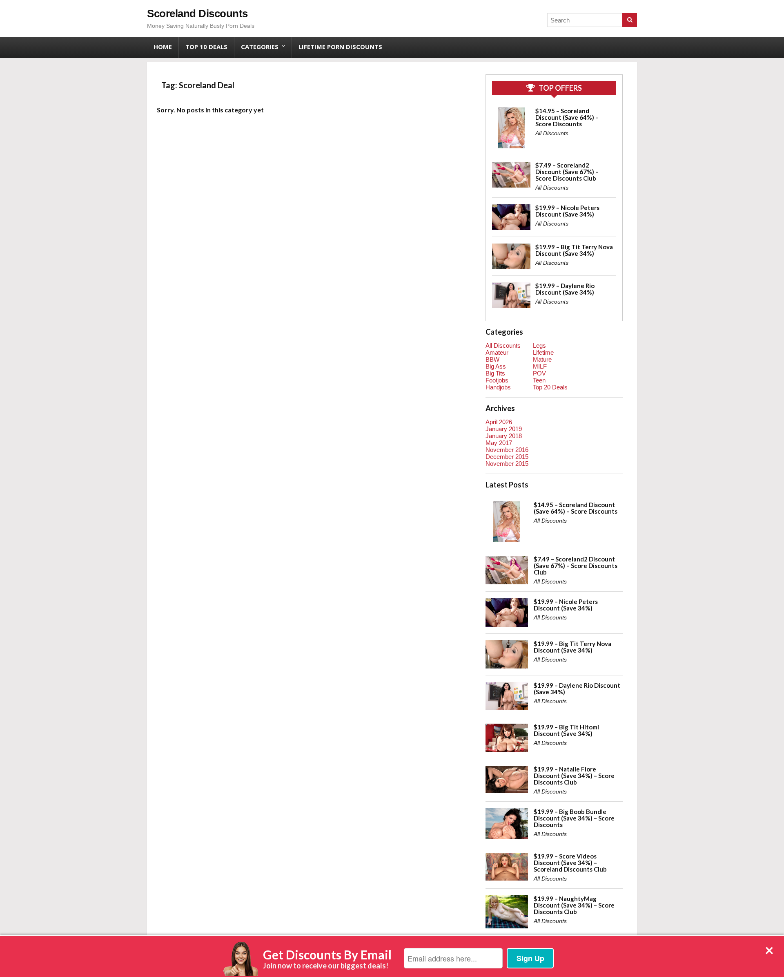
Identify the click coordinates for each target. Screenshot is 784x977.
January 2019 (504, 428)
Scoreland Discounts (197, 13)
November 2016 (507, 449)
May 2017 (499, 442)
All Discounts (551, 133)
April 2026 (499, 421)
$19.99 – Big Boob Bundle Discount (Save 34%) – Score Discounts (574, 818)
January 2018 (504, 435)
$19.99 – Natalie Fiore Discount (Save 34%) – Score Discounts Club (574, 775)
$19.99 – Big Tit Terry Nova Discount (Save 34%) (574, 250)
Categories (259, 46)
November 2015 (507, 463)
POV (539, 373)
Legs (539, 345)
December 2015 (507, 456)
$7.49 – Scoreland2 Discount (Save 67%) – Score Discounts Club (567, 171)
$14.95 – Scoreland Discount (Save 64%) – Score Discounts (567, 117)
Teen (539, 380)
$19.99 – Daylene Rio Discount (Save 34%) (565, 289)
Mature (542, 359)
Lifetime (543, 352)
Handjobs (498, 387)
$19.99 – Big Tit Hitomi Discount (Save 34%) (566, 730)
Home (163, 46)
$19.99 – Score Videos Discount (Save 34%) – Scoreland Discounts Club (570, 862)
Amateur (497, 352)
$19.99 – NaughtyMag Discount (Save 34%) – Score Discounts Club (574, 905)
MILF (540, 366)
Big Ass (496, 366)
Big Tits (495, 373)
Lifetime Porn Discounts (340, 46)
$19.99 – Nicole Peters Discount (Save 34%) (567, 211)
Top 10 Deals (206, 46)
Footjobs (497, 380)
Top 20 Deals (550, 387)
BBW (492, 359)
